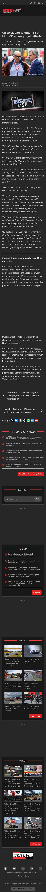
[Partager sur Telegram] (32, 420)
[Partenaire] (23, 855)
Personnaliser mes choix (23, 888)
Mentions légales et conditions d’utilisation (23, 872)
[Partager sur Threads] (24, 420)
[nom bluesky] (30, 3)
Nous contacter (24, 876)
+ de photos (35, 716)
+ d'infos (36, 592)
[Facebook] (26, 3)
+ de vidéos (35, 844)
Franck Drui (13, 83)
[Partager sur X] (12, 420)
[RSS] (43, 3)
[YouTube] (39, 3)
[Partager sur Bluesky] (16, 420)
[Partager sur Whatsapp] (28, 420)
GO (37, 499)
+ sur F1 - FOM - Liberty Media (30, 474)
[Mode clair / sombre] (3, 3)
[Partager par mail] (36, 420)
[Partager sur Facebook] (20, 420)
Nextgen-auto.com (18, 884)
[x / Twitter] (34, 3)
